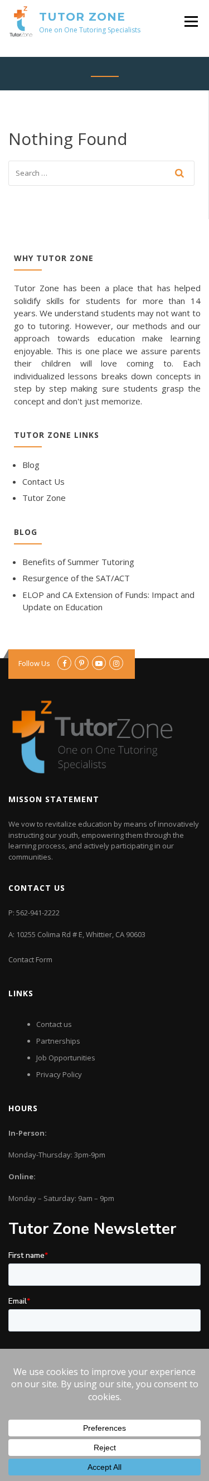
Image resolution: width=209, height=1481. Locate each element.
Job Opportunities (65, 1058)
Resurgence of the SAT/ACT (76, 577)
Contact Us (43, 481)
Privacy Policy (59, 1074)
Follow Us (34, 663)
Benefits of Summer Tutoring (78, 561)
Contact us (54, 1024)
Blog (31, 464)
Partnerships (58, 1041)
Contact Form (30, 959)
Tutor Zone (82, 16)
